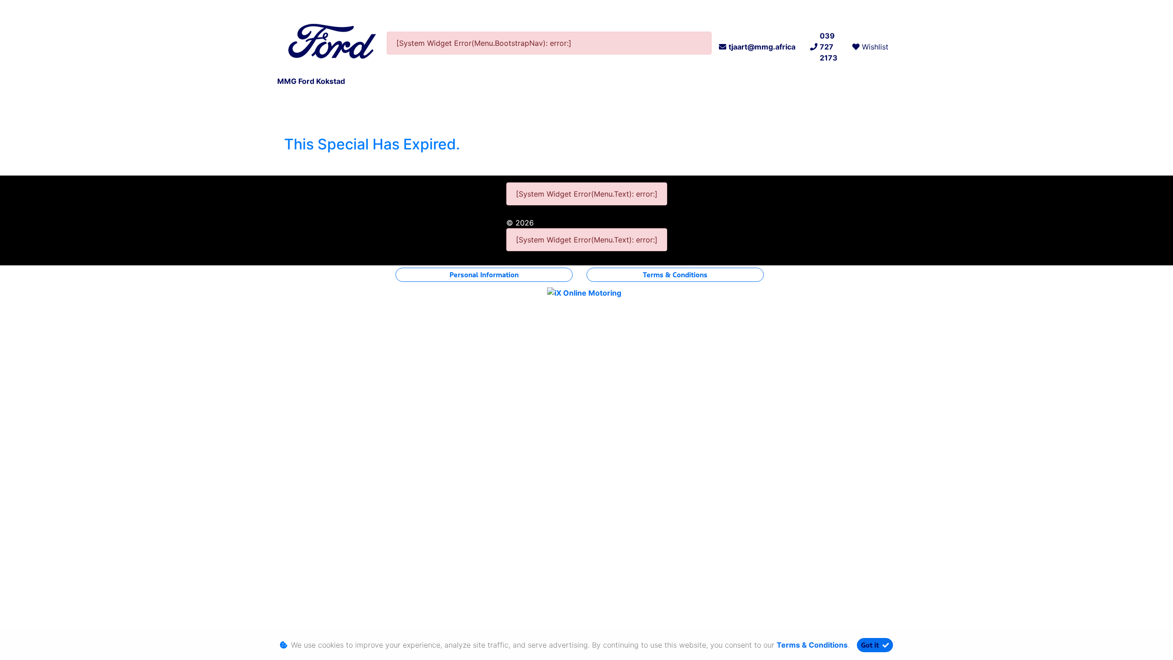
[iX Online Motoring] (586, 292)
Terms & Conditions (675, 274)
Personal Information (484, 274)
